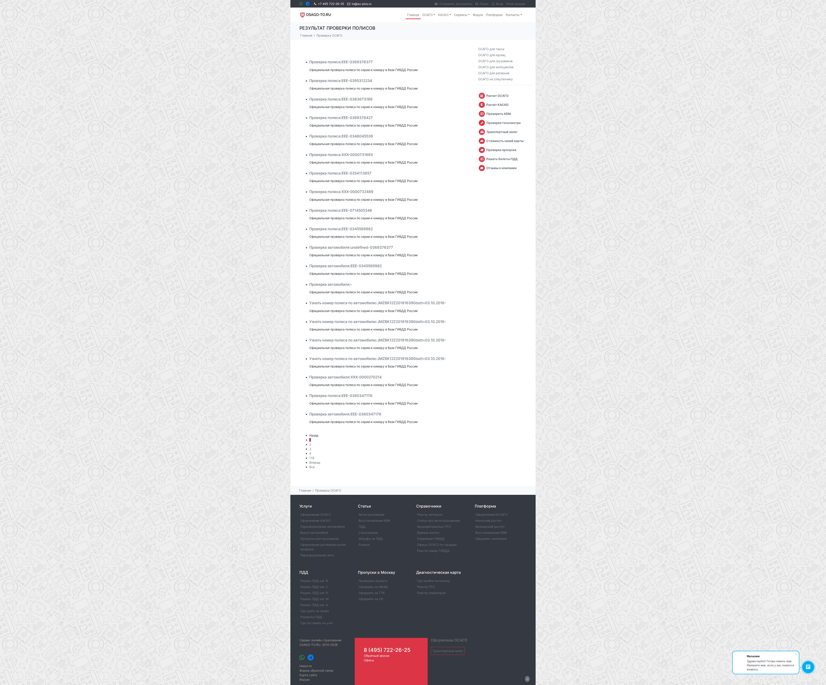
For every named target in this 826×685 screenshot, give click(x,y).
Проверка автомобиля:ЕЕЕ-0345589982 (345, 266)
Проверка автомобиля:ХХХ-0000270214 (345, 377)
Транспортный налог (448, 651)
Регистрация (515, 4)
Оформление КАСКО (315, 520)
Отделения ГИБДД (431, 538)
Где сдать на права (314, 611)
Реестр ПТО (426, 587)
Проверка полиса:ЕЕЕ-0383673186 (341, 99)
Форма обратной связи (316, 670)
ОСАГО (427, 15)
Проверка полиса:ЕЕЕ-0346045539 (341, 136)
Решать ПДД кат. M (314, 599)
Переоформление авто (317, 555)
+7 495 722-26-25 (331, 4)
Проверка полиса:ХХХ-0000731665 (341, 155)
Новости (305, 666)
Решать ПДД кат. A (314, 605)
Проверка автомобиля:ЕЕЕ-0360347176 (345, 414)
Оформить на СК (371, 599)
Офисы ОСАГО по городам (437, 544)
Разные (364, 544)
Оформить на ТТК (372, 593)
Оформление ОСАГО (315, 514)
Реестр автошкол (430, 514)
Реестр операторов (431, 593)
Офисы (369, 660)
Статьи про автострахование (438, 520)
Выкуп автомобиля (314, 532)
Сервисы (460, 15)
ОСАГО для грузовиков (495, 61)
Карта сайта (308, 675)
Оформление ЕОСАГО (491, 514)
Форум (478, 15)
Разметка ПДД (311, 617)
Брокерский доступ (489, 526)
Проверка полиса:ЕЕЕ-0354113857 (340, 173)
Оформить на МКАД (373, 587)
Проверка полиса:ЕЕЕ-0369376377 (341, 62)
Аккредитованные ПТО (434, 526)
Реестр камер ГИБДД (433, 550)
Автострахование (371, 514)
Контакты (512, 15)
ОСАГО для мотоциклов (495, 67)
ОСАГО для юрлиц (491, 55)
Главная (413, 15)
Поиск (484, 4)
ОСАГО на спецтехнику (495, 79)
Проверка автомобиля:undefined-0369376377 (351, 247)
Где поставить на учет (316, 623)
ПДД (362, 526)
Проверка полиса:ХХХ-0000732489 (341, 192)
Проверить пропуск (373, 581)
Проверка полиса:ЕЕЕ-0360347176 (340, 395)
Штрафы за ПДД (371, 538)
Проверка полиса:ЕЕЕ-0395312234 (340, 81)
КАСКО (443, 15)
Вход (499, 4)
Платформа (494, 15)
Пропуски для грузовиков (319, 538)
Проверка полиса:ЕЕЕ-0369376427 (341, 118)
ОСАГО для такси (491, 49)
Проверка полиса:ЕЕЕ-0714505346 (340, 210)
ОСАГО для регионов (493, 73)
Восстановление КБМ (374, 520)
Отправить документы (455, 4)
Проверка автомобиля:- (330, 284)
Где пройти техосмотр (433, 581)
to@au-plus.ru (361, 4)
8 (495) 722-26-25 (387, 650)
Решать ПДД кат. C (314, 587)
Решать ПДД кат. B (314, 581)
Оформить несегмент (491, 538)
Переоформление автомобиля (322, 526)
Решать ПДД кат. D (314, 593)
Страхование (368, 532)
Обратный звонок (377, 655)
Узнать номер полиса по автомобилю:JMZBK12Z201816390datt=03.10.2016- (377, 303)
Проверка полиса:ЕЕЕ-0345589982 (341, 229)
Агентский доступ (488, 520)
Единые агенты (428, 532)
